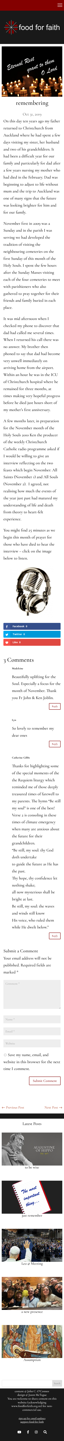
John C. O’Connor (38, 1391)
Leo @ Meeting (32, 1263)
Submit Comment (45, 1081)
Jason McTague (38, 1395)
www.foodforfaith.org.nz (26, 1406)
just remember (32, 1215)
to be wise (32, 1167)
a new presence (32, 1312)
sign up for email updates (32, 1418)
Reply (55, 706)
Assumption (32, 1360)
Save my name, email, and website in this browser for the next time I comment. (31, 1061)
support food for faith (32, 1421)
